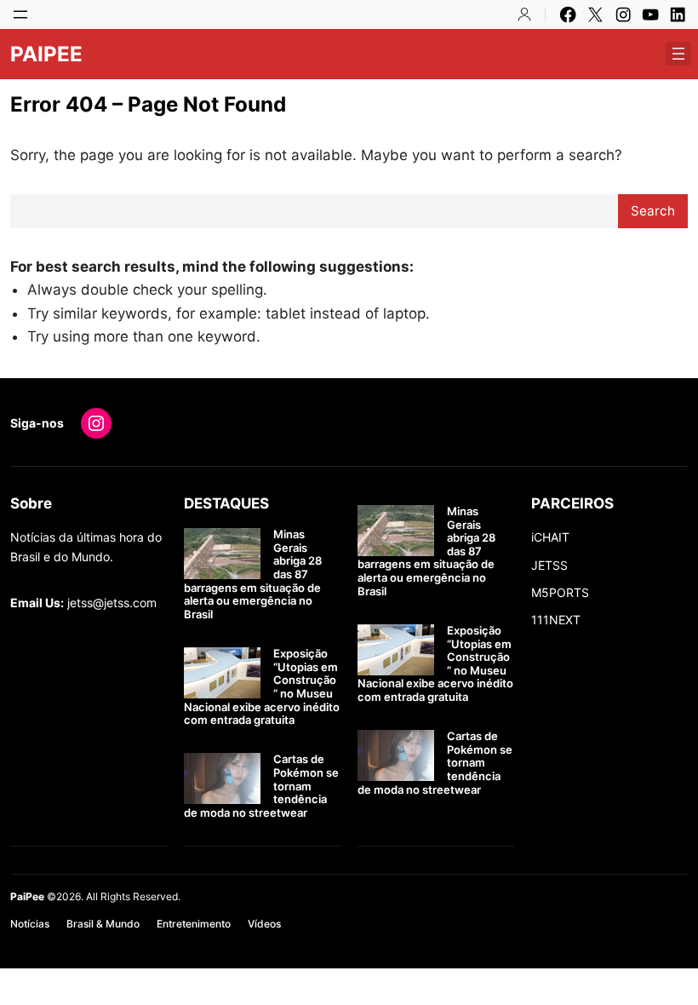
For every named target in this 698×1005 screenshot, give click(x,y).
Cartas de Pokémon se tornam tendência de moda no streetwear (261, 785)
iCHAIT (550, 537)
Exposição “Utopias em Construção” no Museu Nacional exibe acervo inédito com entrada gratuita (262, 686)
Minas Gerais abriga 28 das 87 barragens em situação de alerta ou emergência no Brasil (253, 574)
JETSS (549, 565)
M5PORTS (560, 592)
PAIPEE (46, 54)
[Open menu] (20, 14)
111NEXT (556, 619)
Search (653, 211)
